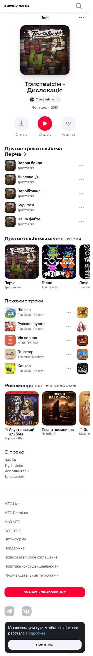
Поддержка (14, 548)
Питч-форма (15, 539)
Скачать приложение (45, 592)
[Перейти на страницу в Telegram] (9, 611)
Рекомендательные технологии (31, 575)
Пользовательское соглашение (31, 557)
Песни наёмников (58, 430)
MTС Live (12, 504)
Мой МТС (12, 522)
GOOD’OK (13, 531)
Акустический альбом (21, 432)
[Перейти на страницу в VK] (27, 611)
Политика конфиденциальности (31, 566)
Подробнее (35, 633)
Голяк (47, 283)
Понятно (44, 645)
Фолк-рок (39, 107)
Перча (10, 283)
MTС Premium (16, 513)
